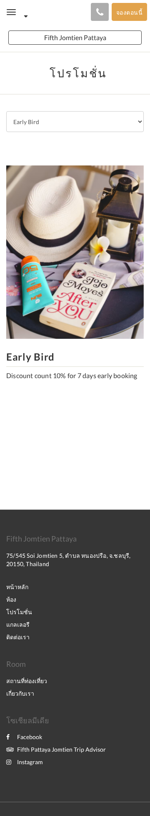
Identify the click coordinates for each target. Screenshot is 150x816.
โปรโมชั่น (19, 611)
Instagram (30, 761)
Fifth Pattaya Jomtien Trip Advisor (61, 749)
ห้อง (11, 599)
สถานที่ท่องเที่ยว (26, 680)
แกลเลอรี (18, 624)
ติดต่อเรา (18, 637)
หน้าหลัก (17, 586)
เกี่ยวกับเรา (20, 693)
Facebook (29, 736)
